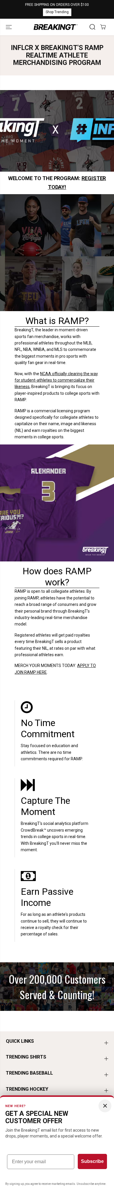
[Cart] (103, 27)
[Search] (92, 27)
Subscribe (92, 1161)
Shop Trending (57, 12)
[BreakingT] (55, 27)
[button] (9, 27)
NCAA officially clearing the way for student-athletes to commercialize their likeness (56, 380)
